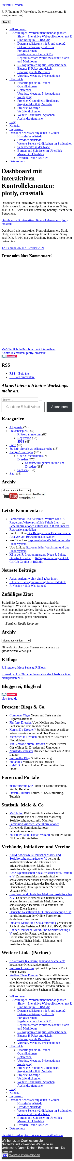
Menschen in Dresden (23, 736)
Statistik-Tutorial (19, 793)
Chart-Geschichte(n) (30, 455)
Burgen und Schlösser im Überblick (39, 150)
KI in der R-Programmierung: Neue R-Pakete (37, 582)
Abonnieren (59, 406)
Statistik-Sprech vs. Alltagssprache (30, 448)
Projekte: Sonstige (28, 107)
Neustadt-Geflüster (21, 751)
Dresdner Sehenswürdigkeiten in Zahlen (34, 132)
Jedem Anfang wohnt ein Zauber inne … (34, 578)
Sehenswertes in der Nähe (33, 147)
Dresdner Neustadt (29, 140)
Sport (12, 445)
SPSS (20, 441)
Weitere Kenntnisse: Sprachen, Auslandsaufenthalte (36, 116)
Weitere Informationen (24, 1155)
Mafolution (16, 813)
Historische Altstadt (29, 136)
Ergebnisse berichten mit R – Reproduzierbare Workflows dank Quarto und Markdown (43, 58)
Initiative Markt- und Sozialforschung (32, 922)
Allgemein (15, 427)
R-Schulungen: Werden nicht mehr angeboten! (38, 33)
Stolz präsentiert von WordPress (43, 1135)
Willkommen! (17, 29)
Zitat (12, 473)
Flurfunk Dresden (20, 722)
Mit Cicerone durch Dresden (27, 744)
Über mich (16, 79)
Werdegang (24, 97)
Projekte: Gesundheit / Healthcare (38, 100)
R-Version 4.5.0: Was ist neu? (27, 585)
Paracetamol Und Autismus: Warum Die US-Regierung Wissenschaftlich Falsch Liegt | (37, 520)
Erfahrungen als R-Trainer (33, 72)
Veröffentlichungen (29, 111)
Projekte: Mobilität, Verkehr (34, 104)
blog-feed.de (9, 698)
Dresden (22, 459)
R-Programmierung (29, 434)
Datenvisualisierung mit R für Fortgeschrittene (35, 48)
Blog (12, 122)
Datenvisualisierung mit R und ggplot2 (41, 43)
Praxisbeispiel (18, 430)
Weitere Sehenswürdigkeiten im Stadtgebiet (44, 143)
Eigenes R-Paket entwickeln (34, 68)
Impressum (16, 129)
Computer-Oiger (19, 715)
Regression (24, 438)
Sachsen (22, 470)
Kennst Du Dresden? (22, 729)
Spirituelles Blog (19, 758)
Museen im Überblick (30, 154)
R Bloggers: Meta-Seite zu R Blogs (24, 667)
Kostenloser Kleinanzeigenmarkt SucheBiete (37, 961)
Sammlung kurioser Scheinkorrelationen (34, 824)
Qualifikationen (27, 86)
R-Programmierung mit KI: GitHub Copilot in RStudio (39, 559)
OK (5, 1155)
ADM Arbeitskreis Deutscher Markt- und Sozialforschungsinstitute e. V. (35, 856)
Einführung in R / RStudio (33, 40)
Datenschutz (17, 161)
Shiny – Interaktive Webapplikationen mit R (44, 36)
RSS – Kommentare (22, 377)
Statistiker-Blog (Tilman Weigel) (29, 834)
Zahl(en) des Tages (21, 452)
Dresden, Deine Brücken (32, 157)
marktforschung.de (21, 785)
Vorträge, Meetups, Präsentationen (38, 75)
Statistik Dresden (12, 5)
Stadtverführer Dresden (23, 975)
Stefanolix (15, 761)
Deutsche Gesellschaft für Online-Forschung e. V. (40, 912)
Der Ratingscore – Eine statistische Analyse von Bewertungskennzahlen (40, 534)
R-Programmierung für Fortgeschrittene (42, 65)
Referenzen (24, 90)
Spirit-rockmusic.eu (21, 968)
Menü (6, 22)
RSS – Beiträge (19, 373)
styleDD (14, 765)
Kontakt (14, 125)
